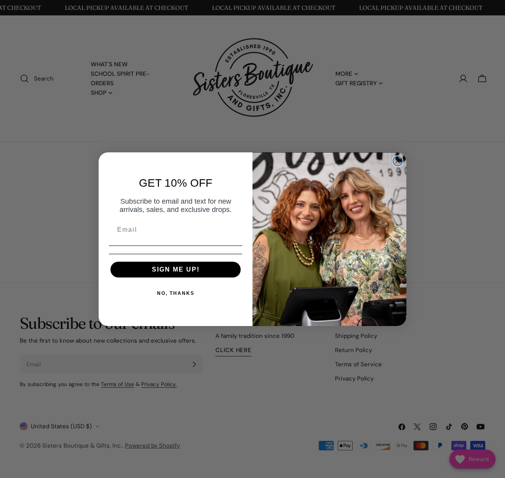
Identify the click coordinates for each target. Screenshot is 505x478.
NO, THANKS (176, 293)
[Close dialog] (397, 161)
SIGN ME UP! (176, 269)
